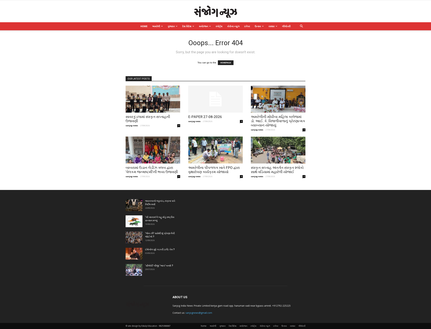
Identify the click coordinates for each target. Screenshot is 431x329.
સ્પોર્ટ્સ (219, 26)
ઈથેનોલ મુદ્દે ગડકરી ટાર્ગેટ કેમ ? (160, 249)
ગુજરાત (171, 26)
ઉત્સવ (258, 26)
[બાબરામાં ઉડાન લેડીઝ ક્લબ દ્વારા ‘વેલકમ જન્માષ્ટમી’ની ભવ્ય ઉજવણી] (153, 150)
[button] (301, 26)
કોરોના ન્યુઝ (233, 26)
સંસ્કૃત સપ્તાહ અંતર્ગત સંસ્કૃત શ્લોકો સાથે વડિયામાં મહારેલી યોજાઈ (277, 170)
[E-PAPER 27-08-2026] (215, 99)
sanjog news (132, 125)
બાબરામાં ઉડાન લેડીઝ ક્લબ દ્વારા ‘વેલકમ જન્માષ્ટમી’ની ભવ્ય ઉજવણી (152, 170)
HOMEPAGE (225, 63)
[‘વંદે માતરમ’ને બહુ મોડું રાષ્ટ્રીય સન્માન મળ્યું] (134, 221)
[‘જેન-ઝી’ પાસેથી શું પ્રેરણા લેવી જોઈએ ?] (134, 237)
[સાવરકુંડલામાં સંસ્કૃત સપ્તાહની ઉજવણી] (153, 99)
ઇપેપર (247, 26)
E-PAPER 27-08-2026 (205, 117)
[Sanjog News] (215, 11)
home (143, 26)
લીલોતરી (286, 26)
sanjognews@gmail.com (199, 312)
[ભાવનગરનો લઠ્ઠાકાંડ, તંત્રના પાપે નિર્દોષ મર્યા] (134, 205)
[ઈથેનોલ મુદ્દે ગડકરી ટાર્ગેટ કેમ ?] (134, 254)
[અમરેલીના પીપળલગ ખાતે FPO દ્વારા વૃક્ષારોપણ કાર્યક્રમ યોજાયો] (215, 150)
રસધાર (272, 26)
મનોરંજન (203, 26)
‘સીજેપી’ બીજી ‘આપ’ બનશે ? (159, 265)
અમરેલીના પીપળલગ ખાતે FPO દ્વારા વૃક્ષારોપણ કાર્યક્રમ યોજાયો (214, 170)
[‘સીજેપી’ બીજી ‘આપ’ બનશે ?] (134, 270)
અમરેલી (156, 26)
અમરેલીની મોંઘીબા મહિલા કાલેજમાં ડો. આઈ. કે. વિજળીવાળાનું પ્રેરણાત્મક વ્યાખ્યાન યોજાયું (278, 121)
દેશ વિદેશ (186, 26)
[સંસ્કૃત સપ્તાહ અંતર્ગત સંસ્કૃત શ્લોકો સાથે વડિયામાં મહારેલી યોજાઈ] (278, 150)
